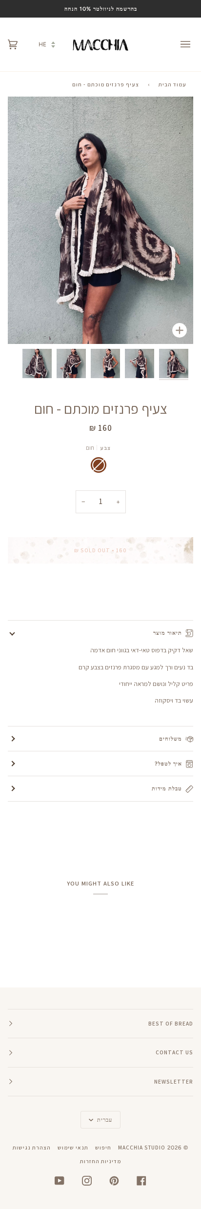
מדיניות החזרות (100, 1161)
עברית (103, 1119)
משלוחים (170, 738)
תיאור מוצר (167, 632)
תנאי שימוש (73, 1147)
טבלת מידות (167, 788)
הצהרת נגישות (32, 1147)
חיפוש (103, 1147)
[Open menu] (178, 44)
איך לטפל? (168, 763)
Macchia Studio (141, 1147)
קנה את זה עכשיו (100, 591)
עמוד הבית (172, 84)
